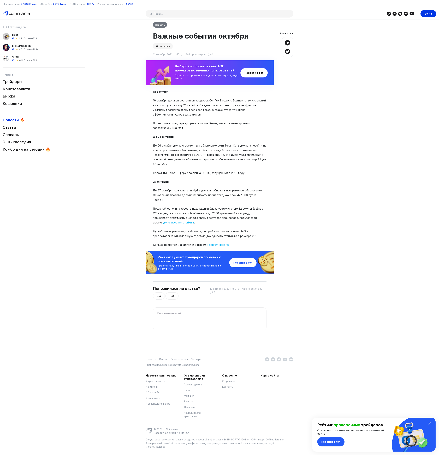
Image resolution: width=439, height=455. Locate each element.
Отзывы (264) (31, 49)
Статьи (9, 127)
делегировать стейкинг (178, 222)
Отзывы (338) (30, 38)
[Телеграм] (394, 13)
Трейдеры (12, 81)
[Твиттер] (400, 13)
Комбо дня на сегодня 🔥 (26, 149)
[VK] (389, 13)
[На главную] (17, 13)
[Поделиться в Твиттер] (287, 51)
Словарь (11, 134)
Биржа (9, 96)
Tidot (15, 34)
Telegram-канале (218, 244)
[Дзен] (406, 13)
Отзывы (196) (30, 60)
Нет (172, 295)
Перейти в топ (254, 72)
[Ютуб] (411, 13)
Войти (428, 13)
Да (159, 295)
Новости (11, 120)
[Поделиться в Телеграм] (287, 42)
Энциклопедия (17, 142)
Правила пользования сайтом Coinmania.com (172, 364)
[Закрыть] (430, 423)
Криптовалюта (16, 89)
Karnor (15, 56)
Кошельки (12, 103)
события (164, 46)
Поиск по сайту (150, 13)
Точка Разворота (22, 45)
